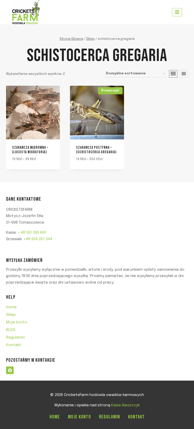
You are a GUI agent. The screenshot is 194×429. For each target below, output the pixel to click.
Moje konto (16, 322)
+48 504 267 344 (37, 239)
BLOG (10, 330)
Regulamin (15, 337)
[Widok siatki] (173, 74)
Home (11, 307)
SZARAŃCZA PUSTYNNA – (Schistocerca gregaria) (96, 150)
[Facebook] (10, 370)
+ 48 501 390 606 (31, 233)
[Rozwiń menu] (177, 12)
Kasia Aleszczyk (125, 405)
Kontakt (13, 345)
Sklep (11, 315)
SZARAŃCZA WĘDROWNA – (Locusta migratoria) (30, 150)
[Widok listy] (184, 74)
